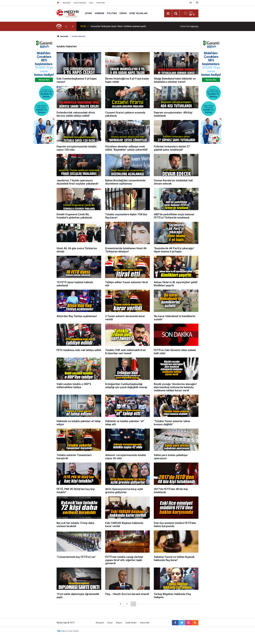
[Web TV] (190, 2)
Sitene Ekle (100, 3)
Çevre (88, 13)
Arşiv (91, 3)
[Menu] (168, 13)
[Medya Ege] (68, 13)
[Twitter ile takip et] (181, 622)
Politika (112, 13)
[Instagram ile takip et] (188, 622)
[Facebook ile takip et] (175, 622)
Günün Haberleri (80, 3)
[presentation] (66, 26)
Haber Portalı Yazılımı (70, 631)
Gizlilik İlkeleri (131, 623)
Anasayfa (100, 623)
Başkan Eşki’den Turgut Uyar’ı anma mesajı (110, 26)
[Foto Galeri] (197, 2)
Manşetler (66, 3)
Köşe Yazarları (138, 13)
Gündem (99, 13)
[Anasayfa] (58, 3)
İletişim (119, 623)
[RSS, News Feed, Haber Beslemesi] (195, 622)
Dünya (123, 13)
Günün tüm (189, 26)
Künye (110, 623)
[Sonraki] (133, 604)
